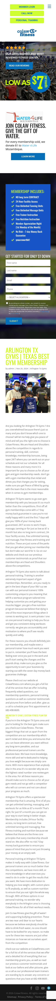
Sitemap (11, 996)
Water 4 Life (29, 145)
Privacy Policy (44, 311)
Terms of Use (15, 313)
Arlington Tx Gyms (38, 368)
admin (11, 368)
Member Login (27, 7)
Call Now (26, 13)
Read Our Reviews (19, 65)
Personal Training (27, 20)
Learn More (28, 156)
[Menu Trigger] (49, 6)
